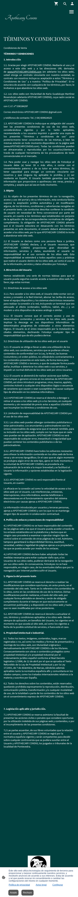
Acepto (13, 892)
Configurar (57, 885)
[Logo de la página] (21, 23)
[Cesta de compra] (57, 3)
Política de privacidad (19, 885)
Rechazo (27, 892)
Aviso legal (41, 885)
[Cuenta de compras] (72, 3)
